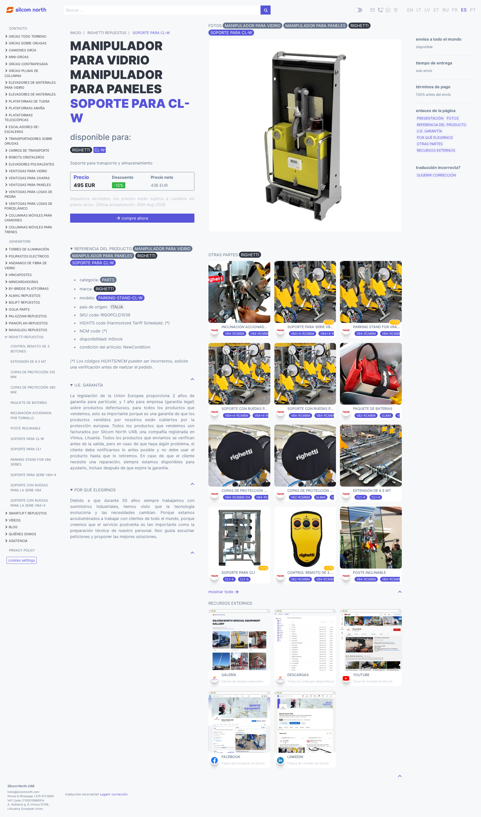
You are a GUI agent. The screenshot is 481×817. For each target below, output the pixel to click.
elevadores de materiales (32, 94)
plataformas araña (27, 108)
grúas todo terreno (27, 36)
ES (464, 10)
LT (418, 10)
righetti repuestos (26, 337)
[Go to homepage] (23, 7)
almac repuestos (24, 296)
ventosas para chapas (29, 178)
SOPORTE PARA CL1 (26, 449)
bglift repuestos (24, 302)
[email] (372, 10)
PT (473, 10)
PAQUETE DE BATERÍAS (29, 403)
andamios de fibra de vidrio (26, 265)
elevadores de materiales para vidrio (30, 84)
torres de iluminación (29, 249)
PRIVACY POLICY (22, 550)
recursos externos (436, 150)
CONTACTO (18, 28)
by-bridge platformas (29, 289)
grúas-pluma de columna (21, 73)
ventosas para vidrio (28, 171)
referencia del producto (441, 125)
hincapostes (20, 275)
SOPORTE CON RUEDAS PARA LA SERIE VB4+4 (29, 502)
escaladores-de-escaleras (22, 129)
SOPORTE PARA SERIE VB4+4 (33, 475)
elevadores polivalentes (31, 164)
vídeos (15, 520)
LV (427, 10)
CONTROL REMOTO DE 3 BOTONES (30, 348)
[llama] (380, 10)
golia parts (19, 309)
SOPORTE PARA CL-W (27, 439)
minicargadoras (23, 282)
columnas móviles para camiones (28, 217)
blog (13, 527)
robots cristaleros (26, 157)
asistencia (18, 541)
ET (436, 10)
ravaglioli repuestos (28, 330)
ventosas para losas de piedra (28, 194)
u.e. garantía (429, 131)
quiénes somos (22, 534)
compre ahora (134, 218)
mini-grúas (19, 57)
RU (445, 10)
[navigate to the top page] (192, 379)
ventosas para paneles (30, 185)
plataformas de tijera (29, 101)
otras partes (430, 144)
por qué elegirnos (435, 137)
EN (410, 10)
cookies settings (21, 560)
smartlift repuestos (28, 513)
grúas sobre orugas (27, 43)
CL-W (99, 149)
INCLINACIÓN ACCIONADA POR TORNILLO (31, 415)
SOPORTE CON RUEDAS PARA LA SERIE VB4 (29, 487)
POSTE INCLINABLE (26, 428)
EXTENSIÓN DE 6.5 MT (28, 361)
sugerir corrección (436, 175)
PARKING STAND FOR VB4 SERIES (31, 462)
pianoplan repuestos (28, 323)
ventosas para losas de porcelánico (28, 206)
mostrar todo (221, 591)
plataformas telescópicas (19, 117)
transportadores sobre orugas (28, 141)
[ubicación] (396, 10)
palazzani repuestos (28, 316)
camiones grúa (22, 50)
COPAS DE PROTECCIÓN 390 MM (33, 389)
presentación (430, 118)
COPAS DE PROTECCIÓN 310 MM (33, 374)
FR (455, 10)
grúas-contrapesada (28, 64)
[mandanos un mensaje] (388, 10)
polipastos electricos (29, 256)
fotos (453, 118)
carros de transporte (29, 150)
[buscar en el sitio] (266, 10)
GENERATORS (20, 241)
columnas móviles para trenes (28, 229)
